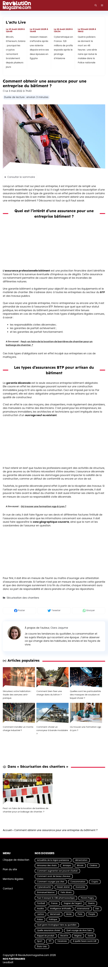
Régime (78, 935)
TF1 (50, 941)
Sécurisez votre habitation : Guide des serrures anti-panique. (17, 694)
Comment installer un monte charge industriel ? (18, 728)
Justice (40, 914)
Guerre (91, 903)
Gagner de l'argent (73, 903)
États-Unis (42, 946)
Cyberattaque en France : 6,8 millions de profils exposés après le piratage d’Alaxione (63, 47)
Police (40, 919)
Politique (53, 919)
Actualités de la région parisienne (53, 860)
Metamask (55, 914)
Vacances (62, 941)
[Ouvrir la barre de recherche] (96, 5)
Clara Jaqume (59, 627)
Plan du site (10, 869)
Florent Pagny (87, 897)
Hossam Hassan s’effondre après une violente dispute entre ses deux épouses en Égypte (39, 47)
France (54, 903)
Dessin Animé (63, 887)
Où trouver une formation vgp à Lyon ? (85, 728)
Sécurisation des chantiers (23, 597)
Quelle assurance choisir (48, 930)
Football (41, 903)
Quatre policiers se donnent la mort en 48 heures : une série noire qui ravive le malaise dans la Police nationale (87, 49)
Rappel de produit (45, 935)
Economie (80, 887)
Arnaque (67, 865)
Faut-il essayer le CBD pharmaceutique (56, 897)
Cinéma (93, 865)
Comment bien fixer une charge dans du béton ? (49, 693)
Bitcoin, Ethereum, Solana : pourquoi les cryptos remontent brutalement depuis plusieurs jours (15, 52)
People (91, 914)
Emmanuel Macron (46, 892)
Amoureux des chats (47, 865)
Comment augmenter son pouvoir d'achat (57, 871)
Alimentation (81, 860)
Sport (39, 941)
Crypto (94, 881)
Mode (69, 914)
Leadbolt (8, 962)
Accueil (7, 830)
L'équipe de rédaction (16, 859)
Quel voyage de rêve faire (79, 930)
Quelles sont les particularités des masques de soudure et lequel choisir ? (85, 694)
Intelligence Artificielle (60, 908)
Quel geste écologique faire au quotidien (56, 925)
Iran (97, 908)
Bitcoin (80, 865)
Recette (64, 935)
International (83, 908)
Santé (90, 935)
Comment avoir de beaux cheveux (53, 876)
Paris (80, 914)
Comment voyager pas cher (50, 881)
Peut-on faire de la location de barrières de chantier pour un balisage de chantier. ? (25, 810)
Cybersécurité (44, 887)
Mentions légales (13, 879)
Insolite (40, 908)
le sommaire (21, 177)
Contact (8, 888)
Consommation (77, 881)
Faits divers (66, 892)
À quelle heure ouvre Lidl (84, 941)
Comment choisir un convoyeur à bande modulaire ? (52, 730)
